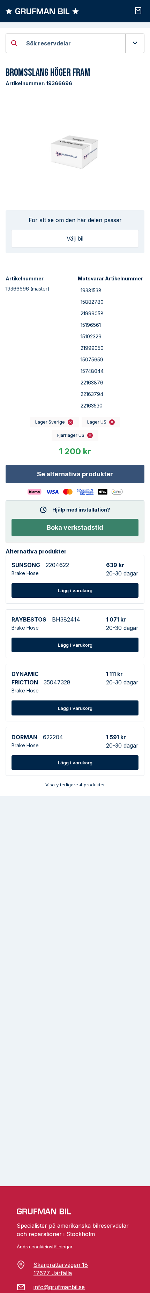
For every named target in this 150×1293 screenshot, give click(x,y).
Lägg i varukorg (75, 590)
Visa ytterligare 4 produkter (75, 784)
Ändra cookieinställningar (45, 1246)
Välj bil (75, 238)
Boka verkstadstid (75, 527)
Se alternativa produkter (75, 474)
